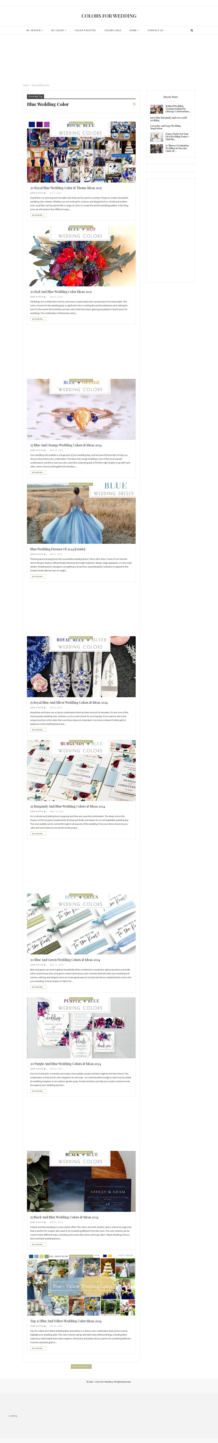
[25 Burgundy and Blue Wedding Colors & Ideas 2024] (81, 770)
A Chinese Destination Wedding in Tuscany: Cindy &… (177, 148)
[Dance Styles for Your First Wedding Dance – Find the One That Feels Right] (156, 137)
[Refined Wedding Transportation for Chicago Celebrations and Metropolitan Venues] (156, 109)
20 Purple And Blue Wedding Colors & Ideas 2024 (65, 1063)
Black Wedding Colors (81, 1152)
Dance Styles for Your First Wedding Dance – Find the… (177, 136)
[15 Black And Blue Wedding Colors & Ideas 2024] (81, 1181)
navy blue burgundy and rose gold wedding (168, 119)
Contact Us (156, 30)
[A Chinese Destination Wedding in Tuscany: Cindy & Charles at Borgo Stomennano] (156, 148)
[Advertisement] (109, 59)
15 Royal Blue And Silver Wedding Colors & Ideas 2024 (69, 702)
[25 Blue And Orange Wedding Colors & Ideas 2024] (81, 409)
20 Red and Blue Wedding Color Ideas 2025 (61, 291)
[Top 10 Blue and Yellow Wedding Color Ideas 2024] (81, 1285)
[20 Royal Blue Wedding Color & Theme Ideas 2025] (81, 152)
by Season (34, 30)
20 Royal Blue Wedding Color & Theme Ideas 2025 (66, 188)
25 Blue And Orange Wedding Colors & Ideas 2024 (65, 445)
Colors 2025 (113, 30)
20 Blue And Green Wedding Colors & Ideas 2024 (65, 959)
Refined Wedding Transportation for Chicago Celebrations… (178, 108)
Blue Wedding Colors (81, 123)
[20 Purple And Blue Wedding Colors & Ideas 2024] (81, 1027)
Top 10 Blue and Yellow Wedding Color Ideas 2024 (65, 1321)
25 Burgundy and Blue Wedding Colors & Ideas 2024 (67, 806)
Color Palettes (85, 30)
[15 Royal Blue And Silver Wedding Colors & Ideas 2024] (81, 666)
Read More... (38, 215)
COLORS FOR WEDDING (109, 15)
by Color (58, 30)
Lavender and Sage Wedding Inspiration (165, 127)
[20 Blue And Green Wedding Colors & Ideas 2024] (81, 923)
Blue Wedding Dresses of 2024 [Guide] (57, 549)
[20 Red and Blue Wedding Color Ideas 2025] (81, 255)
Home (133, 30)
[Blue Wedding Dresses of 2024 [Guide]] (81, 513)
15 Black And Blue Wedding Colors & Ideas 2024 (64, 1217)
